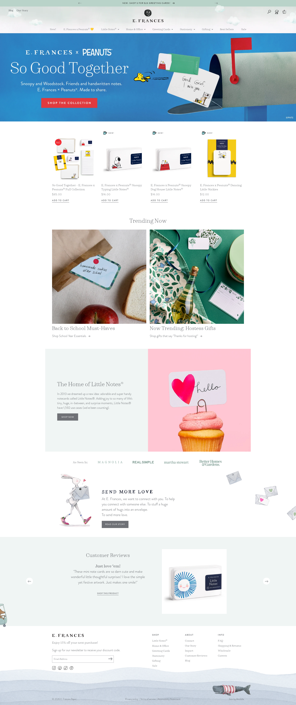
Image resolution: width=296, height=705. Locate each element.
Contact (189, 640)
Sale (154, 665)
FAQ (220, 640)
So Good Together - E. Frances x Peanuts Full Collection (73, 187)
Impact (189, 650)
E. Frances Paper (68, 699)
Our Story (190, 645)
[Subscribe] (110, 659)
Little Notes (159, 640)
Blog (187, 660)
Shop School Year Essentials (69, 336)
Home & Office (160, 645)
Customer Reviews (196, 655)
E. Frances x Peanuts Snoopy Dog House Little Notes (171, 187)
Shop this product (108, 593)
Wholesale (224, 650)
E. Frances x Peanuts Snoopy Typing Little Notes (121, 187)
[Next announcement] (216, 3)
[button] (109, 29)
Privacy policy (131, 699)
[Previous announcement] (80, 3)
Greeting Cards (161, 650)
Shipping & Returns (229, 645)
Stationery (158, 655)
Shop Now (67, 417)
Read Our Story (115, 524)
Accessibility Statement (169, 699)
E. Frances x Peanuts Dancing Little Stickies (221, 187)
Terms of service (148, 699)
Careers (222, 655)
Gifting (156, 660)
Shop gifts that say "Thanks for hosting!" (174, 336)
